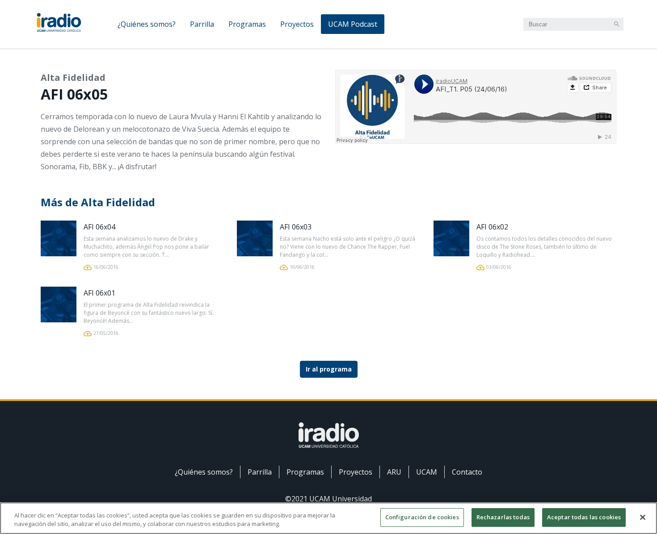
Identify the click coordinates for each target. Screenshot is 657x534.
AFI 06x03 (296, 227)
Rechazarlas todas (503, 517)
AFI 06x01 (99, 293)
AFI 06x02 (492, 227)
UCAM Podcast (352, 24)
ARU (394, 472)
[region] (328, 518)
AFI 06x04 (99, 227)
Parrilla (202, 24)
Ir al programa (329, 369)
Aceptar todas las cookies (584, 517)
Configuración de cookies (422, 517)
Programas (247, 24)
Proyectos (297, 24)
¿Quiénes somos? (147, 24)
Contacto (467, 472)
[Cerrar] (643, 517)
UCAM (426, 472)
